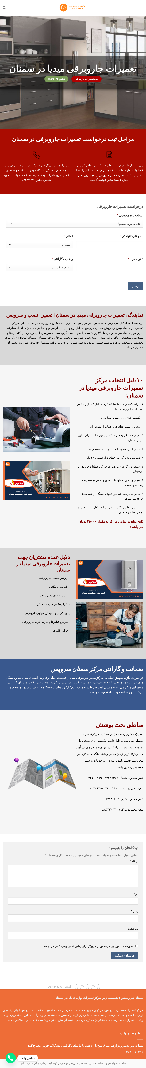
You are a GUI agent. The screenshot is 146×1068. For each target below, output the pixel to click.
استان (68, 236)
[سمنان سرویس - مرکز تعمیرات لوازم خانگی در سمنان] (73, 8)
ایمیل (134, 911)
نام (136, 893)
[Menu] (141, 8)
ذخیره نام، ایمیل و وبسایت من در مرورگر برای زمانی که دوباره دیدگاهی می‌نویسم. (88, 946)
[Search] (4, 7)
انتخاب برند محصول (130, 215)
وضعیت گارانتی (62, 259)
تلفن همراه (135, 259)
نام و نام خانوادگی (131, 236)
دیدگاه (134, 861)
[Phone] (11, 1058)
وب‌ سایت (133, 928)
